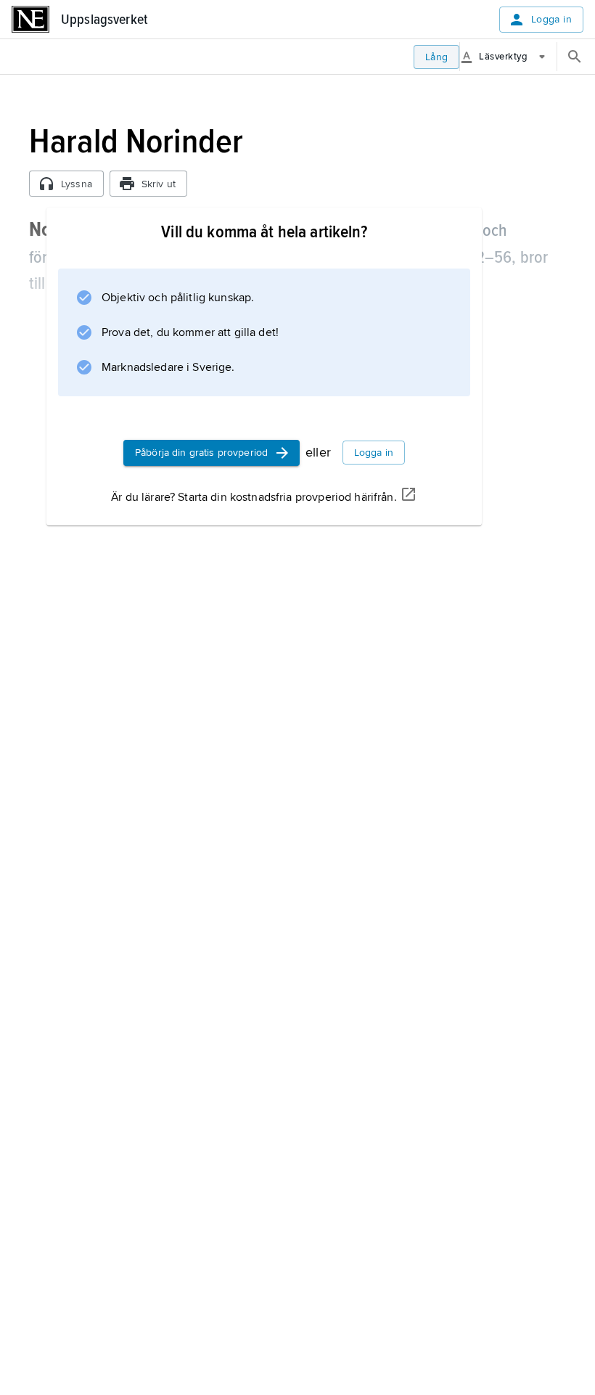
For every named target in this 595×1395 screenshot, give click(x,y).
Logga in (551, 19)
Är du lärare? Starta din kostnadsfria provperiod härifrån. (253, 497)
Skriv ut (158, 184)
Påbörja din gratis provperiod (201, 452)
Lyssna (76, 184)
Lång (436, 57)
